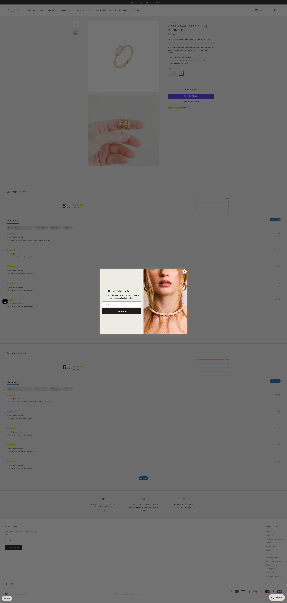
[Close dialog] (184, 272)
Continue (122, 311)
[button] (5, 301)
